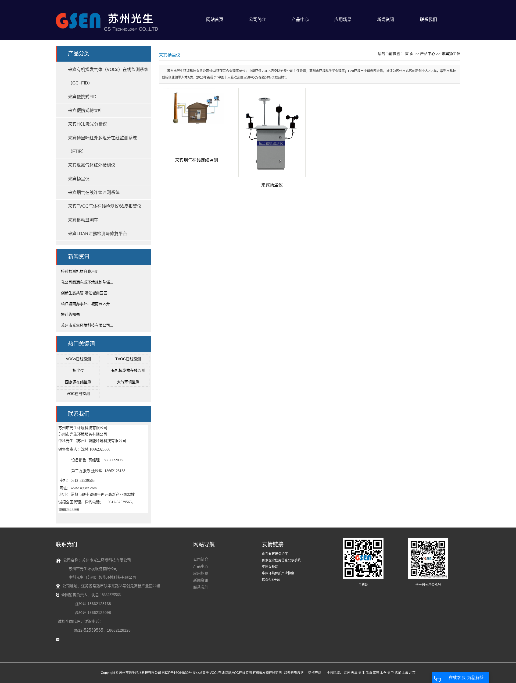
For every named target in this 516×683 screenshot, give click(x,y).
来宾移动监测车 (83, 220)
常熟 (376, 673)
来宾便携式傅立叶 (85, 110)
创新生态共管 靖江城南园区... (85, 293)
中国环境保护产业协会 (278, 573)
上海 (405, 673)
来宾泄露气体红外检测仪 (91, 165)
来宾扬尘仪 (78, 178)
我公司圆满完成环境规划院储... (87, 282)
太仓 (383, 673)
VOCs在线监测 (78, 359)
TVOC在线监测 (128, 359)
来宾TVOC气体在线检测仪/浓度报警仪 (104, 206)
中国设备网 (270, 567)
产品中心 (300, 19)
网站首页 (214, 19)
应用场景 (343, 19)
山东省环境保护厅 (275, 554)
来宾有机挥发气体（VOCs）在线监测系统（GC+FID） (108, 76)
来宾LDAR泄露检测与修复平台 (97, 233)
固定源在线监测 (78, 382)
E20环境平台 (271, 580)
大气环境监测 (128, 382)
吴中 (390, 673)
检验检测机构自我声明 (80, 271)
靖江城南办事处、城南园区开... (87, 304)
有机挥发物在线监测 (128, 370)
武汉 (398, 673)
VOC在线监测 (78, 393)
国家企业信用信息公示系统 (281, 560)
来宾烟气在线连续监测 (196, 160)
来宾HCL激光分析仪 (87, 124)
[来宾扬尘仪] (272, 132)
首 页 (409, 54)
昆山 (369, 673)
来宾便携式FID (82, 96)
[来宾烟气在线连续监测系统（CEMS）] (196, 120)
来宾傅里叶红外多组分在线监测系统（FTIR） (102, 145)
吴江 (361, 673)
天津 (354, 673)
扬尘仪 (78, 370)
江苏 (347, 673)
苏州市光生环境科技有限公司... (87, 325)
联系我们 (428, 19)
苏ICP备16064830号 (177, 673)
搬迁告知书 (70, 314)
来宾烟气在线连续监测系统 (94, 192)
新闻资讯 (385, 19)
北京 (412, 673)
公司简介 (257, 19)
